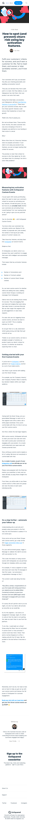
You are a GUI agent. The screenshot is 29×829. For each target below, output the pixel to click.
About (11, 3)
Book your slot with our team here (13, 700)
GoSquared (8, 242)
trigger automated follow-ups (13, 543)
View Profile (12, 741)
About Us (5, 788)
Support (4, 795)
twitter (4, 803)
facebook (14, 803)
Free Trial (18, 3)
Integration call (7, 463)
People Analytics (16, 364)
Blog (7, 3)
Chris (18, 50)
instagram (24, 803)
